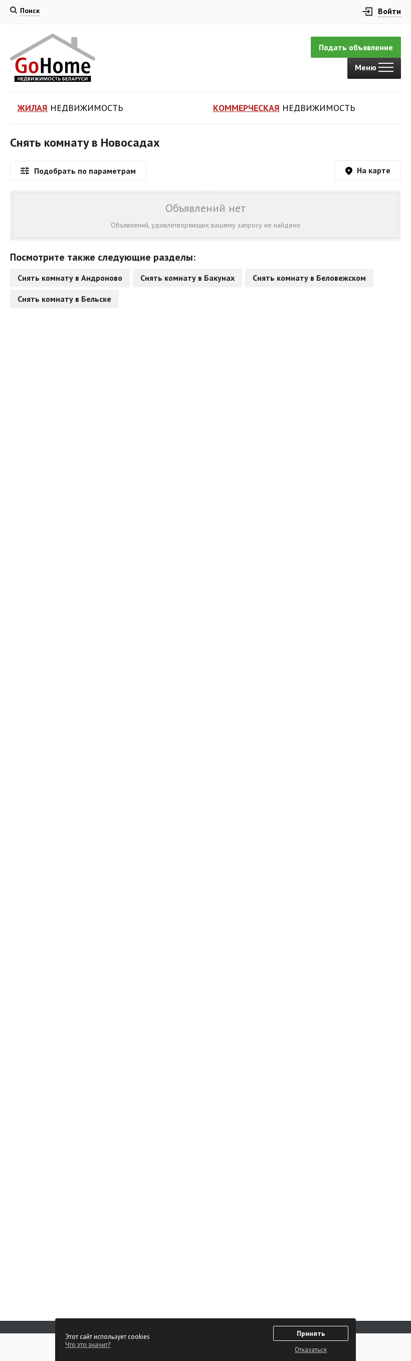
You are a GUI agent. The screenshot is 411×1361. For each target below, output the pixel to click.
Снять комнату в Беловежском (309, 278)
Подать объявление (356, 47)
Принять (311, 1333)
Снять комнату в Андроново (70, 278)
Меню (366, 67)
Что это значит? (87, 1344)
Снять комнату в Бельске (64, 299)
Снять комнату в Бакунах (187, 278)
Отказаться (311, 1349)
